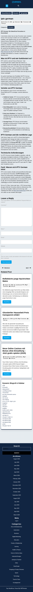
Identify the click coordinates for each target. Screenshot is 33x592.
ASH (16, 318)
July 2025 (16, 501)
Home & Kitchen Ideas (16, 553)
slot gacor (4, 406)
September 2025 (17, 495)
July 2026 (16, 462)
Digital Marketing (16, 536)
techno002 (5, 387)
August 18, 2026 (9, 284)
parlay (3, 424)
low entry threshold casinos (9, 394)
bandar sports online (7, 410)
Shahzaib (17, 22)
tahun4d (4, 405)
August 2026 (17, 459)
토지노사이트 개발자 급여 (9, 401)
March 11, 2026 (9, 318)
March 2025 (17, 514)
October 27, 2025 (7, 22)
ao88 (3, 385)
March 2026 (17, 475)
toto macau (5, 398)
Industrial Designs (16, 556)
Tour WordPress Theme (12, 588)
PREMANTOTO (6, 413)
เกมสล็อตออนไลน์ (6, 391)
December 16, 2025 (10, 356)
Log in (16, 520)
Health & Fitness (16, 549)
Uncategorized (16, 582)
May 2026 (16, 468)
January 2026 (16, 482)
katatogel (4, 396)
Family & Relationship (16, 543)
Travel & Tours (16, 579)
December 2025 (17, 485)
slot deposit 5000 (6, 420)
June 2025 (16, 505)
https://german (4, 51)
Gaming (16, 546)
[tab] (7, 5)
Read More (7, 302)
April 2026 (16, 472)
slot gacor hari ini (6, 425)
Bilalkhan (19, 356)
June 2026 (16, 465)
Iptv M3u (10, 51)
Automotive (16, 530)
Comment (4, 205)
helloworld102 (5, 389)
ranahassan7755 (20, 284)
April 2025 (16, 511)
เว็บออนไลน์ (5, 392)
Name (3, 229)
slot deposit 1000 (6, 418)
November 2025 (17, 488)
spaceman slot (6, 411)
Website (3, 246)
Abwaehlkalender (6, 13)
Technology (16, 576)
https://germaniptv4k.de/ (20, 190)
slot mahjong (5, 399)
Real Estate (16, 566)
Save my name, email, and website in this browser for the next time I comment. (16, 257)
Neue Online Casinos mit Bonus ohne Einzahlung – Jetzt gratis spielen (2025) (14, 350)
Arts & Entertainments (16, 526)
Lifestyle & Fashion (16, 559)
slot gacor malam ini (7, 417)
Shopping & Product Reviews (16, 569)
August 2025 (17, 498)
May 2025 (16, 508)
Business (16, 533)
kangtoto (4, 408)
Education (16, 13)
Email (3, 237)
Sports (16, 572)
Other (16, 563)
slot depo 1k (5, 415)
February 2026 (16, 478)
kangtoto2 (4, 403)
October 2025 (16, 491)
